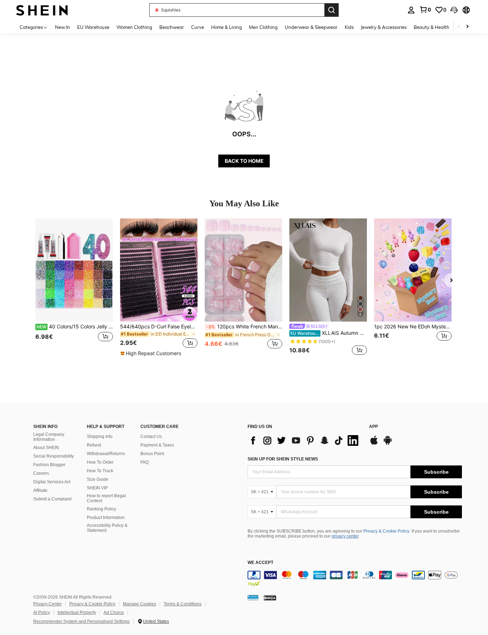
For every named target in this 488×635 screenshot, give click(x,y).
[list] (305, 440)
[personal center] (411, 10)
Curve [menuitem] (197, 27)
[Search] (331, 10)
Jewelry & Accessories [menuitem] (384, 27)
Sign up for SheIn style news (283, 459)
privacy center (345, 536)
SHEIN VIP (97, 487)
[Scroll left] (458, 27)
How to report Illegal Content (106, 498)
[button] (454, 10)
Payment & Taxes (157, 445)
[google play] (388, 443)
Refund (94, 445)
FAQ (144, 462)
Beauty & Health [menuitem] (431, 27)
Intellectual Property (77, 612)
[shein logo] (42, 9)
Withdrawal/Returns (106, 453)
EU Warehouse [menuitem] (93, 27)
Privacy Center (47, 603)
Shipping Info (100, 436)
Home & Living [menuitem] (226, 27)
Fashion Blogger (49, 464)
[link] (425, 9)
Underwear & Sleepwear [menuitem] (311, 27)
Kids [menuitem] (349, 27)
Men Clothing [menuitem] (263, 27)
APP (373, 426)
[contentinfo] (355, 579)
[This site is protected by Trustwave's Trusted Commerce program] (253, 597)
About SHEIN (46, 447)
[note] (151, 353)
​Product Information (106, 517)
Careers (41, 473)
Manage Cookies (139, 603)
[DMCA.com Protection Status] (270, 597)
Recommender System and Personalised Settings (81, 621)
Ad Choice (114, 612)
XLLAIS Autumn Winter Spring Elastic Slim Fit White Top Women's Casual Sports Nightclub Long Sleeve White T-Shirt (328, 333)
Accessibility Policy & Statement (107, 528)
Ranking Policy (101, 509)
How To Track (100, 470)
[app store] (374, 443)
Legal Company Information (48, 437)
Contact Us (151, 436)
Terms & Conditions (182, 603)
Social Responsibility (53, 456)
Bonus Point (152, 453)
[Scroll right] (467, 27)
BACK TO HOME (244, 161)
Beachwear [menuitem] (171, 27)
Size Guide (97, 479)
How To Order (100, 462)
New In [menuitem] (62, 27)
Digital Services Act (51, 481)
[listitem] (74, 287)
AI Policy (41, 612)
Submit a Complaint (52, 499)
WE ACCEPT (260, 562)
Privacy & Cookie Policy (386, 531)
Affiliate (40, 490)
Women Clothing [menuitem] (134, 27)
